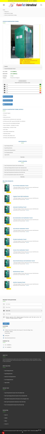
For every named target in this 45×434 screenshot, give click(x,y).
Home (4, 9)
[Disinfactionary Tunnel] (7, 274)
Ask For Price (8, 96)
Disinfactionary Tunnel (18, 271)
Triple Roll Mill (6, 154)
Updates (5, 417)
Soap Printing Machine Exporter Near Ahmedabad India (14, 165)
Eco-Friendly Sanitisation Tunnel (20, 185)
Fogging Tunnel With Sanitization (21, 196)
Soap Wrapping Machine (8, 145)
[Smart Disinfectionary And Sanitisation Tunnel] (7, 263)
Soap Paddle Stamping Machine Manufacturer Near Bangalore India (16, 398)
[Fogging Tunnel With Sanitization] (7, 199)
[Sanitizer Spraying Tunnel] (7, 285)
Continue (27, 188)
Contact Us (6, 423)
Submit (5, 323)
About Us (6, 414)
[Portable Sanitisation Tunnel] (7, 242)
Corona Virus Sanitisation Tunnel (21, 250)
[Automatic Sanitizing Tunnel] (7, 210)
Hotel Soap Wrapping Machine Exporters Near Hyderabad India (15, 167)
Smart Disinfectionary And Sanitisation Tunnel (24, 260)
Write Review (8, 104)
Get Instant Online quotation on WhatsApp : (22, 0)
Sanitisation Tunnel (8, 13)
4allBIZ (36, 430)
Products (6, 11)
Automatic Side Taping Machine (9, 150)
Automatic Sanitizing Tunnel (19, 207)
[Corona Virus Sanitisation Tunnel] (7, 253)
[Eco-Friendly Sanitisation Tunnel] (7, 188)
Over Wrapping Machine (8, 152)
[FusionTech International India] (22, 5)
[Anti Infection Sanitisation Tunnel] (7, 231)
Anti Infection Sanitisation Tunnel (21, 228)
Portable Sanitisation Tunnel (19, 239)
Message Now (8, 100)
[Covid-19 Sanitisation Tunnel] (22, 44)
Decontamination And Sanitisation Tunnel (23, 217)
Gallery (5, 420)
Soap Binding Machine (8, 373)
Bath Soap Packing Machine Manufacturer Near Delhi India (14, 172)
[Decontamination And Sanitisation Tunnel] (7, 221)
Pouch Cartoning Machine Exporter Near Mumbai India (13, 174)
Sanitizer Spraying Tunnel (19, 282)
